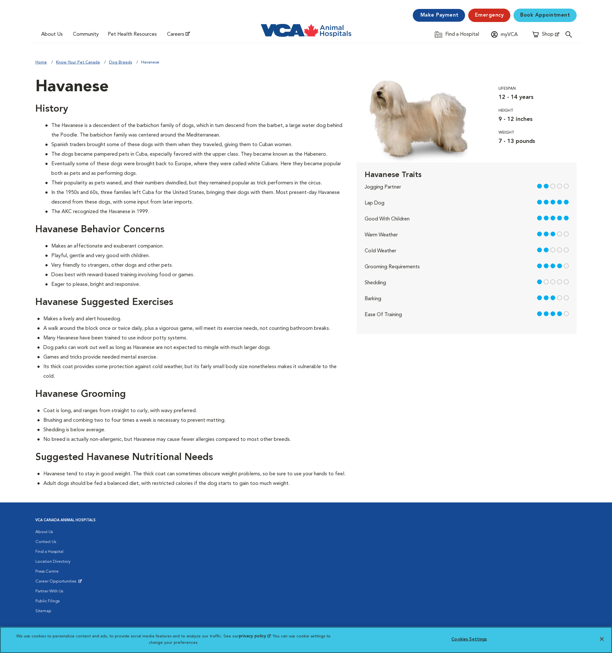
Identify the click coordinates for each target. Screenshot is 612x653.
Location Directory (52, 562)
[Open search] (570, 34)
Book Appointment (545, 15)
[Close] (602, 639)
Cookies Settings (469, 639)
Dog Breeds (120, 62)
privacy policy (255, 636)
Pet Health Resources (132, 34)
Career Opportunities (56, 582)
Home (41, 62)
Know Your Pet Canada (78, 62)
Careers (175, 34)
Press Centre (47, 571)
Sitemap (43, 611)
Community (86, 34)
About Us (52, 34)
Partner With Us (49, 591)
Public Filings (47, 601)
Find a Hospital (49, 552)
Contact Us (45, 542)
